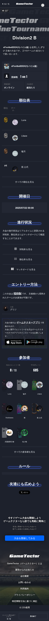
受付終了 (33, 616)
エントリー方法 (24, 284)
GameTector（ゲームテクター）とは (24, 563)
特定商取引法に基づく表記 (24, 601)
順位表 (24, 100)
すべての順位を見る (24, 182)
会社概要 (24, 575)
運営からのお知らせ (24, 569)
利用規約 (24, 588)
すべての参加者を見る (24, 452)
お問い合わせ (24, 582)
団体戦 (19, 76)
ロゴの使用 (24, 607)
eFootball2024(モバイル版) (24, 66)
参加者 (24, 357)
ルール (24, 466)
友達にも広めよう (24, 484)
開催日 (24, 196)
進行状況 (24, 222)
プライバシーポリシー (24, 594)
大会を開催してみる (24, 538)
